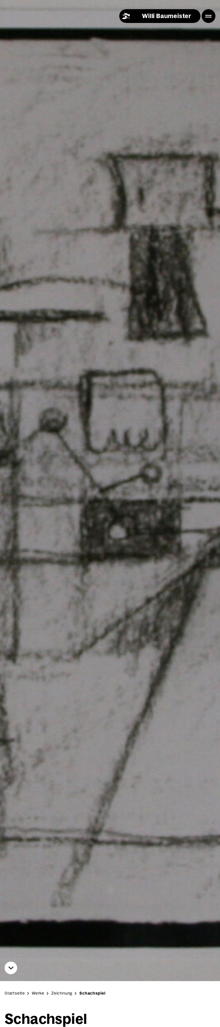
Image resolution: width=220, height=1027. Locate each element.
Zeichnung (61, 993)
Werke (38, 993)
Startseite (15, 993)
